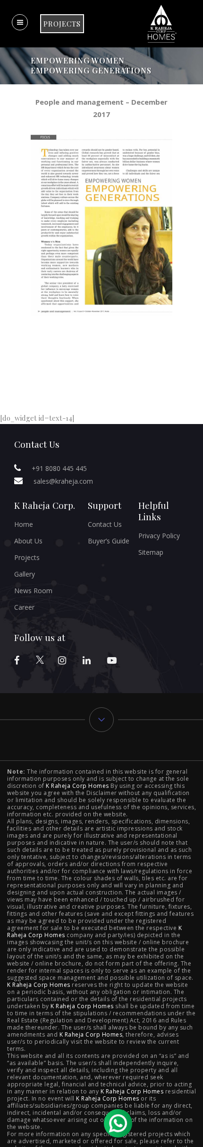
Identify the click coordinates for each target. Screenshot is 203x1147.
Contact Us (105, 524)
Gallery (24, 573)
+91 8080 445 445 (59, 468)
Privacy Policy (159, 535)
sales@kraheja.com (63, 481)
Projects (27, 557)
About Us (28, 540)
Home (23, 524)
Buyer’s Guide (108, 540)
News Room (33, 590)
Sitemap (150, 552)
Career (24, 607)
